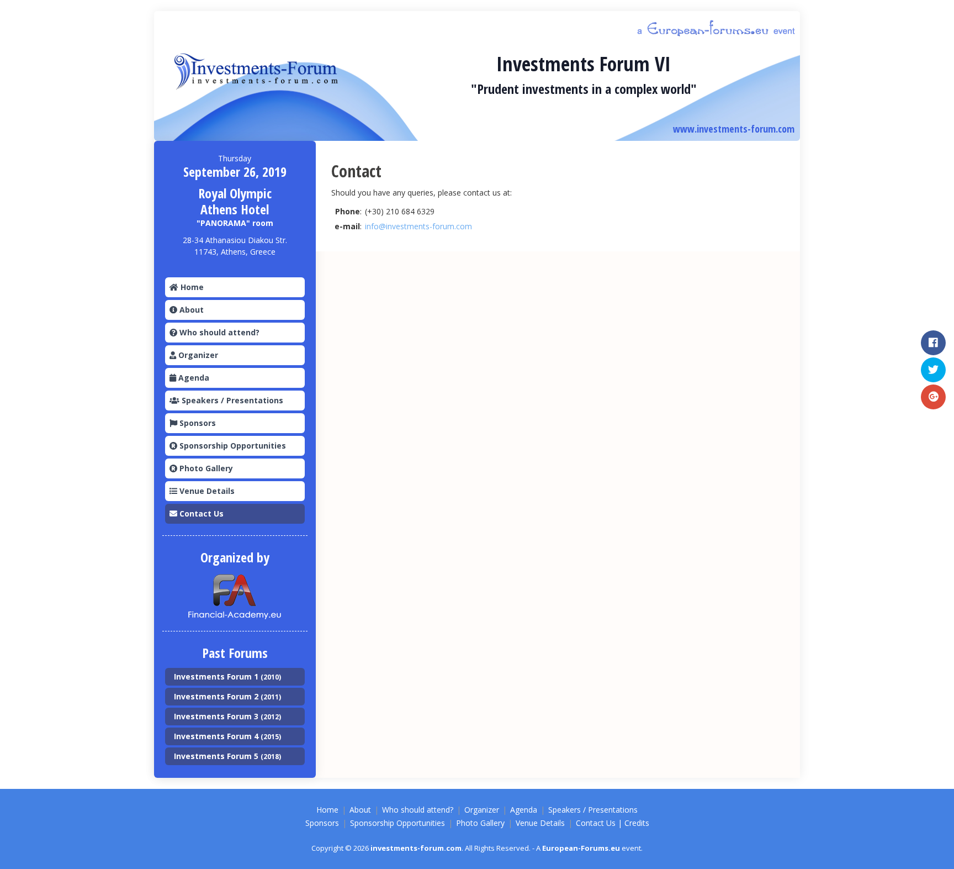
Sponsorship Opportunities (231, 445)
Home (191, 287)
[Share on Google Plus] (933, 397)
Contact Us (200, 513)
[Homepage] (260, 72)
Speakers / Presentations (231, 400)
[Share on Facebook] (933, 342)
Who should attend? (218, 332)
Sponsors (196, 423)
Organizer (197, 355)
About (190, 309)
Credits (636, 823)
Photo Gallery (205, 468)
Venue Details (206, 491)
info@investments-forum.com (418, 226)
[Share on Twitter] (933, 369)
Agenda (192, 377)
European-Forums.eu (581, 848)
